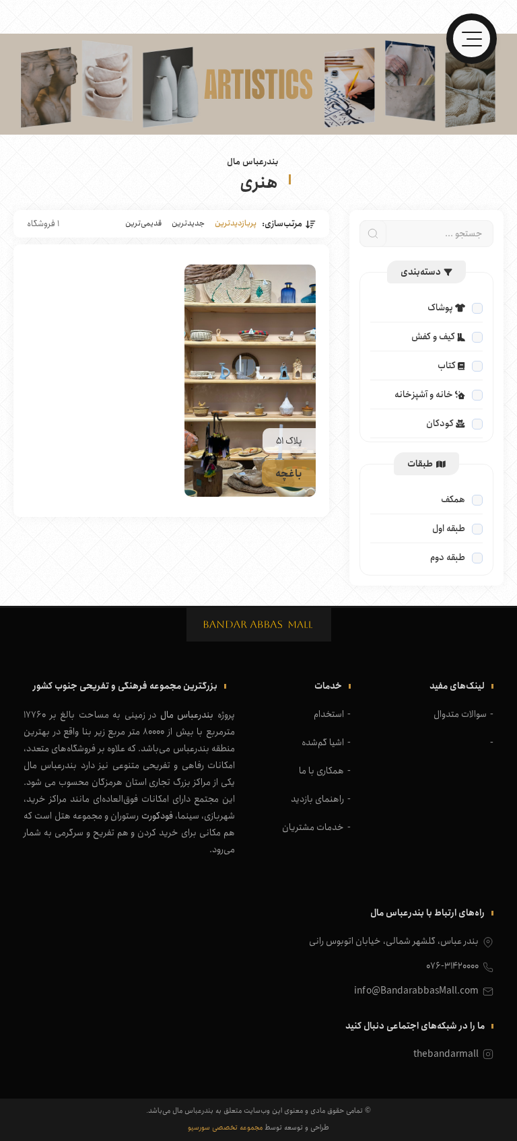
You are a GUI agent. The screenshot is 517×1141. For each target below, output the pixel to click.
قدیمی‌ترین (143, 223)
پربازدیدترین (235, 223)
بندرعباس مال (187, 714)
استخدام (329, 714)
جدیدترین (188, 223)
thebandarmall (446, 1054)
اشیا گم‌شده (323, 742)
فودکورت (157, 815)
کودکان (440, 423)
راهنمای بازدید (317, 799)
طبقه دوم (447, 557)
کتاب (447, 365)
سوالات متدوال (460, 714)
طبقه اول (448, 528)
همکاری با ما (321, 770)
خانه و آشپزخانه (423, 394)
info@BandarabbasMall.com (416, 990)
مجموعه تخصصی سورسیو (225, 1127)
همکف (453, 499)
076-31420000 (452, 966)
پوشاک (440, 307)
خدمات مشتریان (313, 827)
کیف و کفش (433, 336)
